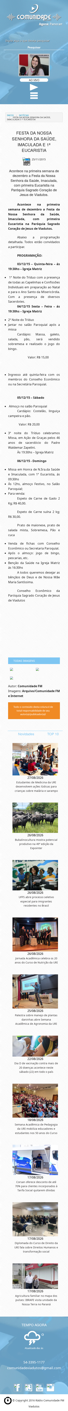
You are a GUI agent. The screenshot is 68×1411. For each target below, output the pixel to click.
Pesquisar (34, 47)
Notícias (24, 115)
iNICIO (10, 115)
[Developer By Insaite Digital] (8, 1400)
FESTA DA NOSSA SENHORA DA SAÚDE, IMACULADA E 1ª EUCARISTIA (29, 118)
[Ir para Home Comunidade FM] (34, 12)
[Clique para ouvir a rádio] (34, 87)
